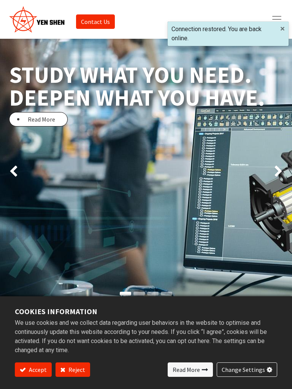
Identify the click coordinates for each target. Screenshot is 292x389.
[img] (11, 172)
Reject (76, 369)
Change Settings (243, 369)
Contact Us (95, 21)
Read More (186, 369)
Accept (37, 369)
